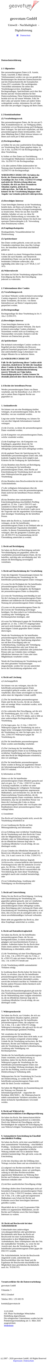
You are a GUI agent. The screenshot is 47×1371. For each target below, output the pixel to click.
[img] (23, 7)
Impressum (17, 1361)
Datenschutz (29, 1361)
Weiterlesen (8, 1325)
